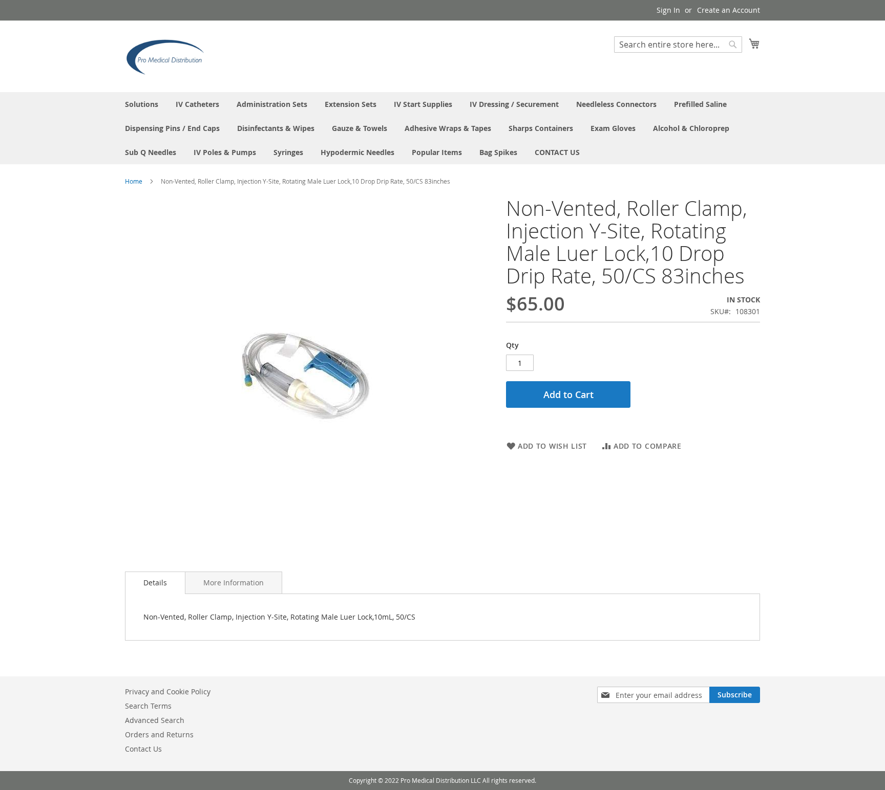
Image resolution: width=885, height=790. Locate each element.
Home (133, 181)
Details (155, 582)
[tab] (155, 583)
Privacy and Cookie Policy (167, 691)
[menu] (442, 128)
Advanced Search (154, 720)
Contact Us (143, 749)
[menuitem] (141, 104)
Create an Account (728, 10)
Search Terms (148, 706)
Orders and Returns (159, 734)
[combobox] (678, 44)
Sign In (668, 10)
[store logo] (168, 55)
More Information (233, 582)
